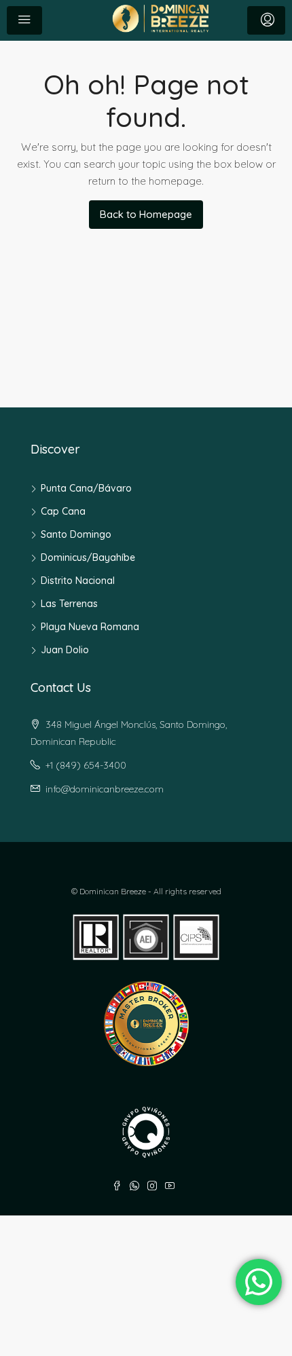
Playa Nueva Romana (90, 627)
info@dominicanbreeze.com (104, 789)
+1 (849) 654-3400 (85, 765)
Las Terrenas (69, 604)
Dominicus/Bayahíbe (88, 557)
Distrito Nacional (78, 580)
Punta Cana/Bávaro (86, 488)
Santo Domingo (76, 534)
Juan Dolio (65, 650)
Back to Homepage (146, 214)
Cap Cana (63, 511)
